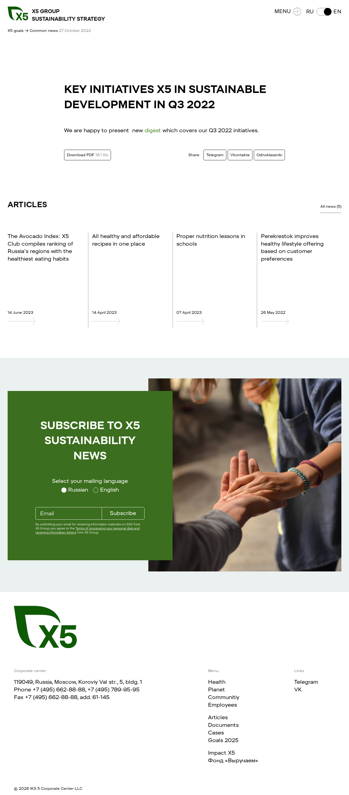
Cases (216, 732)
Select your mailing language (90, 481)
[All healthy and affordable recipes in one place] (127, 321)
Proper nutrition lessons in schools (210, 240)
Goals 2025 (223, 740)
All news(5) (330, 206)
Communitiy (223, 697)
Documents (223, 725)
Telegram (306, 682)
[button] (323, 12)
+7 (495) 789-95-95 (114, 689)
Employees (222, 704)
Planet (216, 689)
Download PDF (87, 155)
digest (153, 130)
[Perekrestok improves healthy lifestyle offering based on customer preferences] (296, 321)
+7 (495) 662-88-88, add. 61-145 (67, 697)
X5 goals (15, 30)
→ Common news (41, 30)
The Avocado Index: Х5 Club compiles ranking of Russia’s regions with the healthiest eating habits (40, 247)
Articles (218, 717)
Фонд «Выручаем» (233, 760)
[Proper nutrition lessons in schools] (211, 321)
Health (216, 682)
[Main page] (45, 627)
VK (298, 689)
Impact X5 (221, 752)
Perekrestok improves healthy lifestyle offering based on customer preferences (292, 247)
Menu (283, 11)
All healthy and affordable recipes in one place (126, 240)
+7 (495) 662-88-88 (59, 689)
